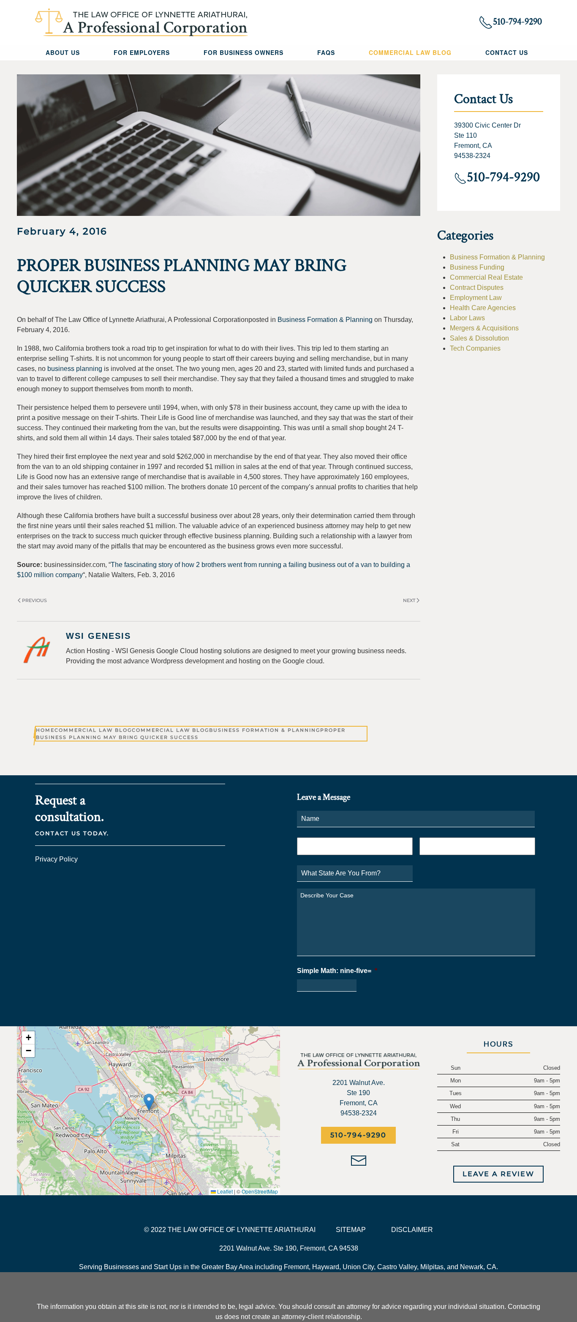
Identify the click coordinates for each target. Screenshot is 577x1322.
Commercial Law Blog (410, 52)
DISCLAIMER (412, 1229)
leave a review (498, 1174)
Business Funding (477, 267)
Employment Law (476, 297)
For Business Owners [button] (243, 52)
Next (409, 600)
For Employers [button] (142, 52)
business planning (74, 368)
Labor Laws (467, 318)
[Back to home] (141, 22)
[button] (149, 1102)
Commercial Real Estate (486, 277)
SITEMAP (351, 1229)
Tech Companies (475, 348)
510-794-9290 (358, 1135)
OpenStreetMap (260, 1191)
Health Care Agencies (483, 307)
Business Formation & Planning (325, 319)
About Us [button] (63, 52)
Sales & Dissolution (479, 338)
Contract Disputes (477, 287)
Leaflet (224, 1191)
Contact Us (506, 52)
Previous (34, 600)
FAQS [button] (326, 52)
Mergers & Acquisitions (484, 328)
